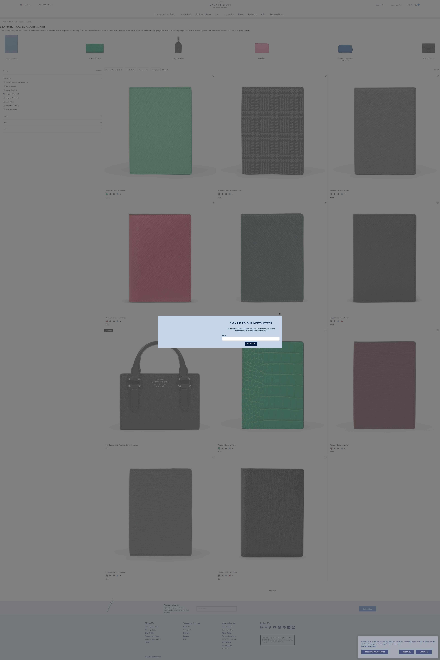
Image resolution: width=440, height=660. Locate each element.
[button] (280, 314)
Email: (224, 335)
